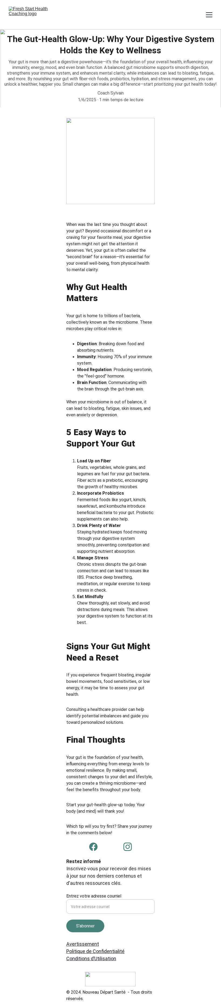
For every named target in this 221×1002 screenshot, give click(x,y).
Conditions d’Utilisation (91, 958)
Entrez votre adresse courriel (93, 896)
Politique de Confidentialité (95, 951)
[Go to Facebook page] (93, 847)
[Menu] (209, 14)
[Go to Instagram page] (127, 847)
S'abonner (85, 925)
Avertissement (82, 944)
